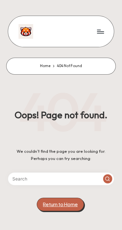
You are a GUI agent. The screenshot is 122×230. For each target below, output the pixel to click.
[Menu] (100, 31)
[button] (107, 178)
